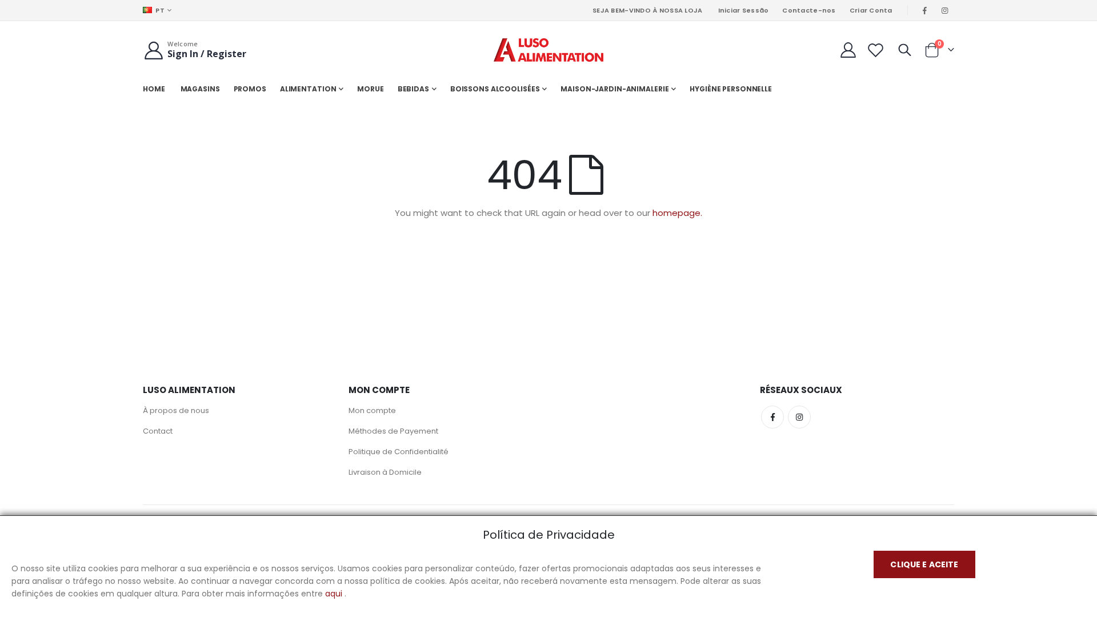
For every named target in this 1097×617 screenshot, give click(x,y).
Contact (158, 431)
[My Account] (848, 50)
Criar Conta (871, 10)
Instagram (799, 417)
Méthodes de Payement (393, 431)
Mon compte (372, 410)
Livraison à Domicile (385, 472)
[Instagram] (945, 10)
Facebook (772, 417)
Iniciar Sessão (743, 10)
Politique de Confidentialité (399, 451)
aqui (333, 593)
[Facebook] (925, 10)
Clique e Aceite (924, 564)
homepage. (677, 213)
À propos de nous (176, 410)
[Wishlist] (876, 50)
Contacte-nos (808, 10)
